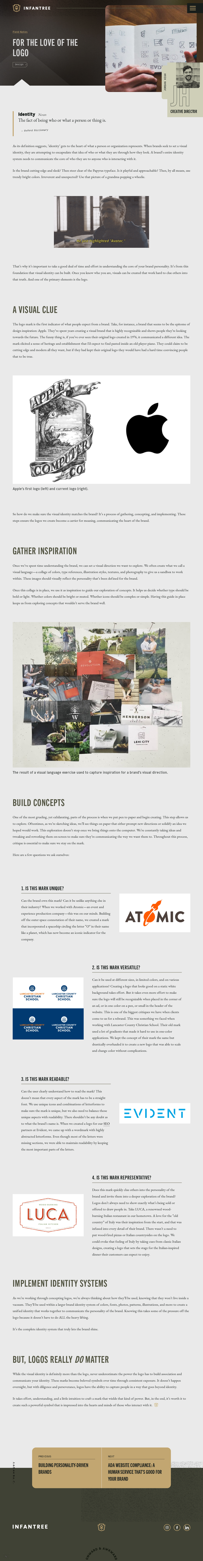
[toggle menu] (195, 8)
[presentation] (6, 1556)
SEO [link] (106, 1123)
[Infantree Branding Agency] (31, 8)
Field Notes (20, 32)
